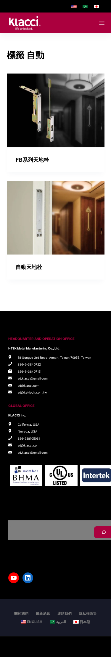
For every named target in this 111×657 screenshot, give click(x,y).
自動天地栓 (29, 267)
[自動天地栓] (55, 218)
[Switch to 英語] (74, 6)
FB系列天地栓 (32, 160)
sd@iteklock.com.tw (32, 392)
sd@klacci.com (28, 385)
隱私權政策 (88, 613)
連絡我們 (64, 613)
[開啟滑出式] (101, 23)
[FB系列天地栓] (55, 110)
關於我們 (21, 613)
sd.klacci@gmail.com (33, 378)
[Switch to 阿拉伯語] (85, 6)
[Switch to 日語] (96, 6)
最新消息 (43, 613)
